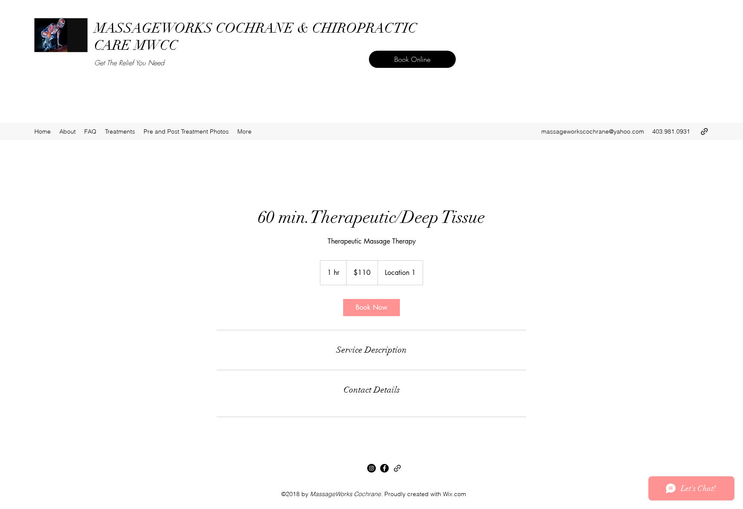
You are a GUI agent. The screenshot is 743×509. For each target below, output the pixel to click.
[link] (371, 307)
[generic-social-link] (704, 131)
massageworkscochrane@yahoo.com (592, 131)
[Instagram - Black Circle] (371, 468)
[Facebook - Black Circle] (384, 468)
